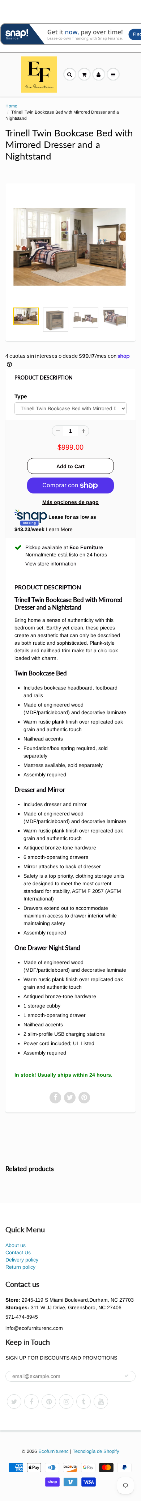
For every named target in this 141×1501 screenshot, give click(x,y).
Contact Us (18, 1252)
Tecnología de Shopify (96, 1451)
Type (20, 396)
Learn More (59, 529)
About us (15, 1245)
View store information (50, 564)
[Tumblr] (83, 1401)
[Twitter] (14, 1401)
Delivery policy (21, 1260)
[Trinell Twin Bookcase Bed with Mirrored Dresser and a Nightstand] (70, 247)
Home (11, 106)
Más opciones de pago (70, 502)
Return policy (20, 1267)
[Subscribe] (126, 1376)
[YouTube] (101, 1401)
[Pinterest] (49, 1401)
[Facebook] (31, 1401)
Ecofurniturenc (53, 1451)
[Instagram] (66, 1401)
